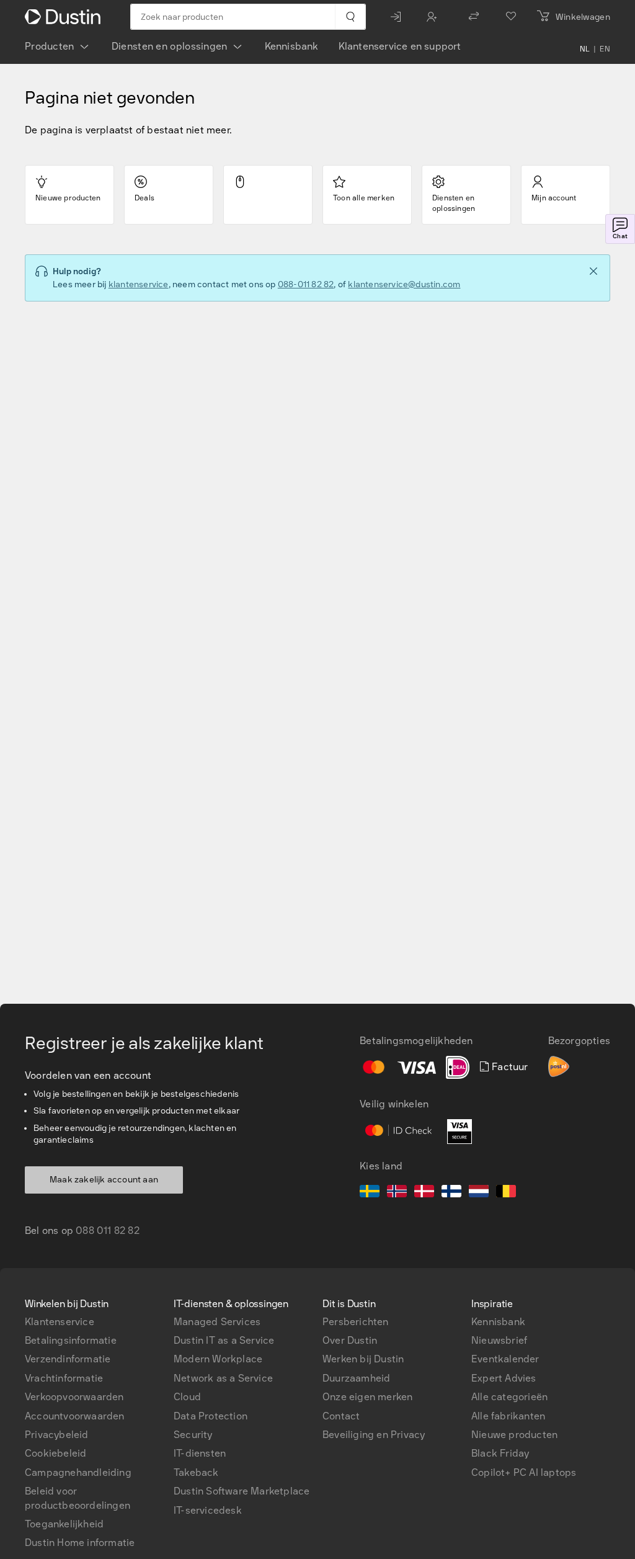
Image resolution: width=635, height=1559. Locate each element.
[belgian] (506, 1193)
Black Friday (500, 1453)
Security (193, 1435)
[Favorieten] (511, 17)
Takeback (196, 1472)
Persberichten (355, 1322)
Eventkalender (505, 1359)
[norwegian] (397, 1193)
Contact (341, 1416)
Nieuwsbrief (499, 1340)
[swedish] (370, 1193)
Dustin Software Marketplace (241, 1491)
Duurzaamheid (356, 1378)
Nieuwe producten (514, 1435)
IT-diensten (200, 1453)
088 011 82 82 (108, 1230)
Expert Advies (503, 1378)
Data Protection (210, 1416)
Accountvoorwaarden (75, 1416)
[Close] (593, 271)
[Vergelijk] (474, 17)
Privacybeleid (57, 1435)
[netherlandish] (479, 1193)
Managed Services (217, 1322)
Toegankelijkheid (64, 1524)
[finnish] (451, 1193)
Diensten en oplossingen (170, 46)
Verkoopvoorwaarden (74, 1397)
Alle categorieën (509, 1397)
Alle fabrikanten (508, 1416)
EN (605, 49)
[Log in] (399, 17)
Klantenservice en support (400, 46)
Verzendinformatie (67, 1359)
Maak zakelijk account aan (104, 1179)
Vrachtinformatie (64, 1378)
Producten (49, 46)
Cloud (187, 1397)
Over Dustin (349, 1340)
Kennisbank (292, 46)
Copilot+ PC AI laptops (523, 1472)
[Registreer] (435, 17)
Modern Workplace (218, 1359)
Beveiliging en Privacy (373, 1435)
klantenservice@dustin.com (404, 284)
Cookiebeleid (55, 1453)
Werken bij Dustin (363, 1359)
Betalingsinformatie (71, 1340)
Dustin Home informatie (80, 1542)
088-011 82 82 (306, 284)
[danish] (424, 1193)
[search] (350, 16)
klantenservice (139, 284)
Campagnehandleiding (78, 1472)
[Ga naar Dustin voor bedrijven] (65, 16)
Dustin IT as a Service (224, 1340)
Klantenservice (59, 1322)
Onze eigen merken (367, 1397)
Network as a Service (223, 1378)
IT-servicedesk (208, 1510)
